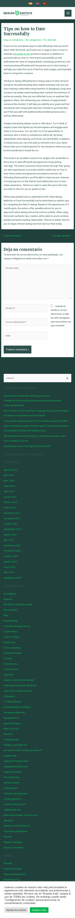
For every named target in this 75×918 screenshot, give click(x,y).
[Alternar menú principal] (68, 13)
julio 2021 (9, 540)
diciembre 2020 (12, 545)
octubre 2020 (11, 556)
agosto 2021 (10, 534)
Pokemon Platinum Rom (16, 761)
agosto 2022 (10, 469)
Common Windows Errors (17, 626)
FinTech (8, 658)
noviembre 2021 (12, 518)
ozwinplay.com (11, 739)
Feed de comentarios (14, 874)
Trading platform (12, 798)
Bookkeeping (10, 620)
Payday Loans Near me (15, 744)
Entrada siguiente (62, 235)
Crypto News (10, 631)
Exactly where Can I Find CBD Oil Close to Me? (27, 446)
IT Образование (12, 701)
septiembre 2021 (13, 529)
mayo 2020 (9, 567)
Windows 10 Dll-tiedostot (17, 825)
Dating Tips (10, 642)
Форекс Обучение (13, 847)
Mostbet (8, 734)
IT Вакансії (9, 696)
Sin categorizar (33, 39)
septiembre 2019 (13, 577)
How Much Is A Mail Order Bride (20, 685)
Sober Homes (11, 788)
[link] (30, 3)
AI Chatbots (10, 593)
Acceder (8, 863)
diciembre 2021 (12, 513)
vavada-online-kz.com (15, 804)
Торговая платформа (15, 831)
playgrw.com (10, 755)
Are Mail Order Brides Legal (18, 604)
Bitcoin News (10, 609)
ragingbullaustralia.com (16, 766)
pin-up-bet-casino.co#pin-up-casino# (23, 750)
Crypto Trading (11, 636)
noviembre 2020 (12, 550)
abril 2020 (9, 572)
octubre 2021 (11, 523)
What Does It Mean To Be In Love (20, 815)
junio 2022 (9, 480)
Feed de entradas (13, 868)
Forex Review (10, 663)
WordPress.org (12, 879)
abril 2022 (9, 491)
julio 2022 (9, 475)
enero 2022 (10, 507)
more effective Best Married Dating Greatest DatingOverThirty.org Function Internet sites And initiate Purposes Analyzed (32, 400)
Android (8, 599)
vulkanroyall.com (12, 809)
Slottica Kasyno (12, 782)
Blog (6, 615)
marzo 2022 (10, 496)
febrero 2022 (11, 502)
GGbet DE (9, 674)
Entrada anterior (11, 235)
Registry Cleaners (13, 771)
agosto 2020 (10, 561)
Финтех (8, 836)
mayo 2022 (9, 486)
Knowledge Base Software (17, 707)
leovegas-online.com (14, 712)
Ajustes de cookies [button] (16, 910)
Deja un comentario (14, 39)
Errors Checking (12, 647)
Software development (15, 793)
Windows (8, 820)
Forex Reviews (11, 669)
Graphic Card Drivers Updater (19, 680)
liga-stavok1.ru (11, 717)
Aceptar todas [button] (39, 910)
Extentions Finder (13, 653)
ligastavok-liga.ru (12, 723)
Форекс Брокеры (13, 842)
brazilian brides (23, 53)
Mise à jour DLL (11, 728)
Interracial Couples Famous (18, 690)
